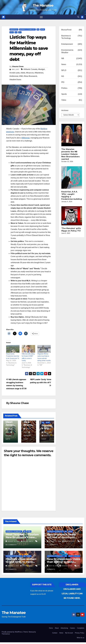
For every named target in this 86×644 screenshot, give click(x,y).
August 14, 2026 (55, 541)
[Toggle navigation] (41, 17)
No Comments (11, 544)
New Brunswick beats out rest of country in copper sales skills (61, 537)
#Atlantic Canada (30, 69)
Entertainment (67, 44)
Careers (72, 628)
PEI (20, 32)
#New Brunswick (30, 76)
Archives (64, 110)
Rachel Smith (8, 437)
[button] (78, 17)
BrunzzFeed (14, 29)
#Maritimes (39, 73)
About (57, 628)
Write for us (80, 638)
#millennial (14, 76)
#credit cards (15, 73)
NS (16, 32)
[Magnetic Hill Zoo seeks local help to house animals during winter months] (44, 349)
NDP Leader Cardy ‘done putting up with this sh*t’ (40, 381)
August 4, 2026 (13, 565)
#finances (30, 73)
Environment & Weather (67, 51)
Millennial (26, 138)
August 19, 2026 (14, 541)
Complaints (80, 628)
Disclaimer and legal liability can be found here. (72, 593)
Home (51, 628)
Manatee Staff (27, 437)
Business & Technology (27, 29)
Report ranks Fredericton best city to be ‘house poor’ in (12, 356)
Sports (64, 94)
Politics (64, 88)
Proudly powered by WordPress (12, 632)
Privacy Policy (79, 633)
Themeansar (6, 634)
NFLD (11, 32)
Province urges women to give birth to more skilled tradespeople (21, 561)
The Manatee (43, 5)
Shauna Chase (18, 66)
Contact (54, 633)
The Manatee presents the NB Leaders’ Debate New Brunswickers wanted (70, 154)
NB (38, 29)
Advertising (64, 628)
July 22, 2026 (54, 565)
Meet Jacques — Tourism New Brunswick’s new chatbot (22, 537)
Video (63, 100)
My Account (69, 633)
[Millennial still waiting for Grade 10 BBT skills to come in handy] (28, 349)
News (42, 29)
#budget (41, 69)
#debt (23, 73)
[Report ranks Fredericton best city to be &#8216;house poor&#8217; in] (12, 349)
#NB (21, 76)
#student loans (15, 79)
